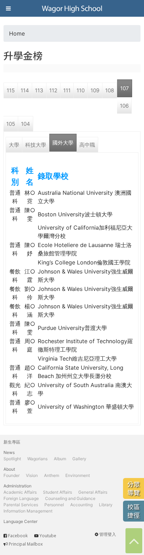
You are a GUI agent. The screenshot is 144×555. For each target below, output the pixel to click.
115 (11, 90)
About (9, 469)
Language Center (20, 521)
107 (124, 88)
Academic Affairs (20, 492)
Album (60, 458)
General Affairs (92, 492)
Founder (11, 475)
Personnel (54, 504)
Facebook (18, 536)
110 (81, 90)
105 (10, 124)
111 (67, 90)
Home (17, 33)
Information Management (27, 511)
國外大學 (62, 142)
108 (109, 90)
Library (106, 504)
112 (53, 90)
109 (95, 90)
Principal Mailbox (26, 544)
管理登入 (107, 534)
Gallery (79, 458)
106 (124, 105)
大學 (14, 144)
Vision (32, 475)
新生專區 (11, 442)
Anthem (51, 475)
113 (39, 90)
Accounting (81, 504)
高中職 (87, 144)
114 (25, 90)
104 (25, 124)
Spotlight (12, 458)
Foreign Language (21, 498)
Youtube (47, 536)
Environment (77, 475)
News (9, 452)
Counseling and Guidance (70, 498)
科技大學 (35, 144)
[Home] (72, 8)
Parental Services (20, 504)
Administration (17, 485)
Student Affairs (57, 492)
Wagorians (37, 458)
